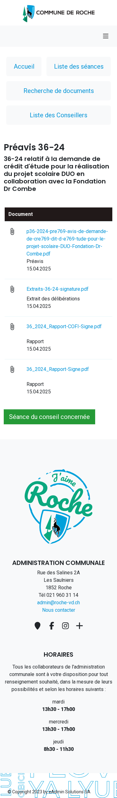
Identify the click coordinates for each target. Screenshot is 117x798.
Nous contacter (58, 610)
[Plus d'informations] (79, 625)
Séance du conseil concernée (49, 417)
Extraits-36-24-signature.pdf (66, 289)
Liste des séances (79, 66)
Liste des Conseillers (58, 115)
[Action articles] (59, 12)
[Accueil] (58, 506)
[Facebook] (52, 625)
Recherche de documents (58, 91)
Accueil (24, 66)
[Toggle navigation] (105, 36)
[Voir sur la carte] (38, 625)
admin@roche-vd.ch (58, 603)
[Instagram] (66, 625)
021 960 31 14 (62, 595)
